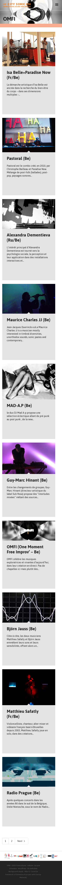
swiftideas (33, 868)
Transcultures (21, 865)
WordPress (22, 868)
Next (20, 841)
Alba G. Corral (30, 871)
